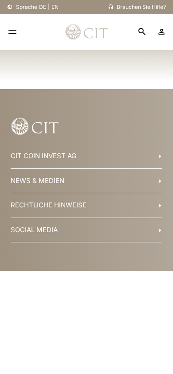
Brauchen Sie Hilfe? (141, 7)
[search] (142, 32)
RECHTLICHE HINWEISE (48, 205)
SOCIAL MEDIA (34, 230)
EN (55, 7)
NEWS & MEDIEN (37, 180)
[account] (161, 32)
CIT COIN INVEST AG (43, 156)
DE (42, 7)
